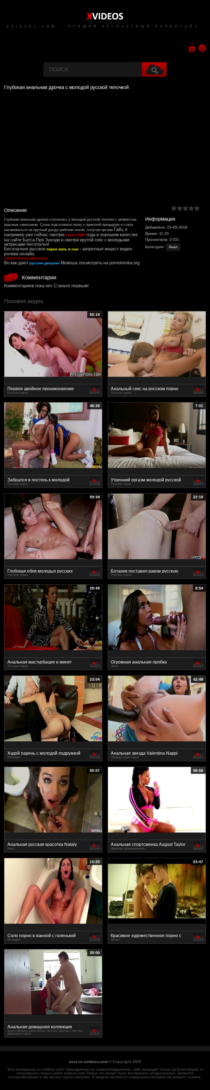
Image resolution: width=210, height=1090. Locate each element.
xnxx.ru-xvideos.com (88, 1061)
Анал (173, 247)
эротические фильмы (25, 258)
